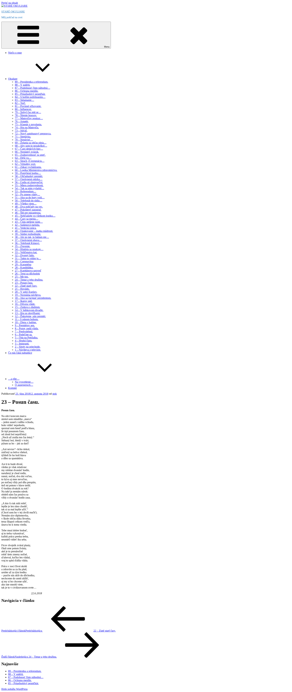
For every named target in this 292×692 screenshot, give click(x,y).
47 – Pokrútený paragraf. (28, 209)
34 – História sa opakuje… (29, 249)
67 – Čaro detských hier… (29, 148)
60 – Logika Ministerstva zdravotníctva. (36, 170)
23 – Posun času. (24, 282)
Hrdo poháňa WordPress (14, 689)
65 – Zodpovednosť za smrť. (30, 154)
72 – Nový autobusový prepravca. (33, 133)
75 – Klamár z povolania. (28, 124)
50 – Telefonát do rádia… (28, 200)
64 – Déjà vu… (23, 157)
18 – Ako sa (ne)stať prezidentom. (33, 298)
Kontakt (12, 388)
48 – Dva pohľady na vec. (29, 206)
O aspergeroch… (24, 384)
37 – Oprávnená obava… (28, 240)
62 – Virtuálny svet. (25, 164)
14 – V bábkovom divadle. (29, 310)
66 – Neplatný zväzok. (27, 151)
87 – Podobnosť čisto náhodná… (32, 87)
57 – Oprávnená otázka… (28, 179)
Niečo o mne (15, 52)
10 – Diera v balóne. (26, 322)
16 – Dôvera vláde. (25, 304)
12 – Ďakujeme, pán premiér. (30, 316)
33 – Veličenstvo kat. (26, 252)
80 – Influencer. (23, 109)
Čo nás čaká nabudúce (20, 352)
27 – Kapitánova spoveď (28, 270)
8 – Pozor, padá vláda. (27, 328)
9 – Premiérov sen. (25, 325)
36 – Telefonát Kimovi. (27, 243)
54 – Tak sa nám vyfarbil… (29, 188)
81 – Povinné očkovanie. (28, 106)
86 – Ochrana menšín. (26, 90)
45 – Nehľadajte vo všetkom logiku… (35, 215)
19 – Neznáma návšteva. (28, 294)
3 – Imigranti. (22, 343)
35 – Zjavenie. (22, 246)
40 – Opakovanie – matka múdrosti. (34, 231)
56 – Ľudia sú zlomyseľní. (29, 182)
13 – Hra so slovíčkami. (27, 313)
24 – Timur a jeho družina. (29, 279)
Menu (107, 47)
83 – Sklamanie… (24, 100)
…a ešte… (13, 378)
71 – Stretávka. (23, 136)
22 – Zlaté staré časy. (26, 285)
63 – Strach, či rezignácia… (29, 161)
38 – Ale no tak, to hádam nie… (32, 237)
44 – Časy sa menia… (26, 218)
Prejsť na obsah (9, 2)
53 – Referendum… (25, 191)
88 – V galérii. (22, 84)
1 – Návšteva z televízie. (28, 349)
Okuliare (12, 78)
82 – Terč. (20, 103)
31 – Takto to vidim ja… (28, 258)
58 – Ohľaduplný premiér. (29, 176)
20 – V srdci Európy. (26, 291)
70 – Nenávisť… (24, 139)
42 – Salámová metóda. (27, 224)
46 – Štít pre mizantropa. (28, 212)
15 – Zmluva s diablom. (27, 307)
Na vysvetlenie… (24, 381)
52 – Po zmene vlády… (27, 194)
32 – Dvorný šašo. (24, 255)
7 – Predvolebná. (24, 331)
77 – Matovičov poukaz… (29, 118)
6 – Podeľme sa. (23, 334)
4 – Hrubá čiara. (23, 340)
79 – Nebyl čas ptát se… (28, 112)
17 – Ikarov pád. (23, 301)
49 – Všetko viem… (25, 203)
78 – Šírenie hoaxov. (26, 115)
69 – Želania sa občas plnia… (30, 142)
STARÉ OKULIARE (13, 11)
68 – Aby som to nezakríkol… (31, 145)
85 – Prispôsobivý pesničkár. (30, 94)
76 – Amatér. (22, 121)
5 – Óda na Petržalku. (26, 337)
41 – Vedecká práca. (25, 227)
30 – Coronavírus (24, 261)
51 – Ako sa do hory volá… (30, 197)
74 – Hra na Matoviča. (27, 127)
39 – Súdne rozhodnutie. (28, 234)
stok (54, 393)
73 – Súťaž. (21, 130)
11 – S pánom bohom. (26, 319)
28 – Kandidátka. (24, 267)
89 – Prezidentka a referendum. (31, 81)
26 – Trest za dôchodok (27, 273)
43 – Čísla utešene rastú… (29, 221)
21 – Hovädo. (22, 288)
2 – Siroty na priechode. (27, 346)
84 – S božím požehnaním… (30, 97)
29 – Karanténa (23, 264)
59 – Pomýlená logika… (28, 173)
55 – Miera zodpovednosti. (29, 185)
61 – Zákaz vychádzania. (28, 167)
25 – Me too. (22, 276)
